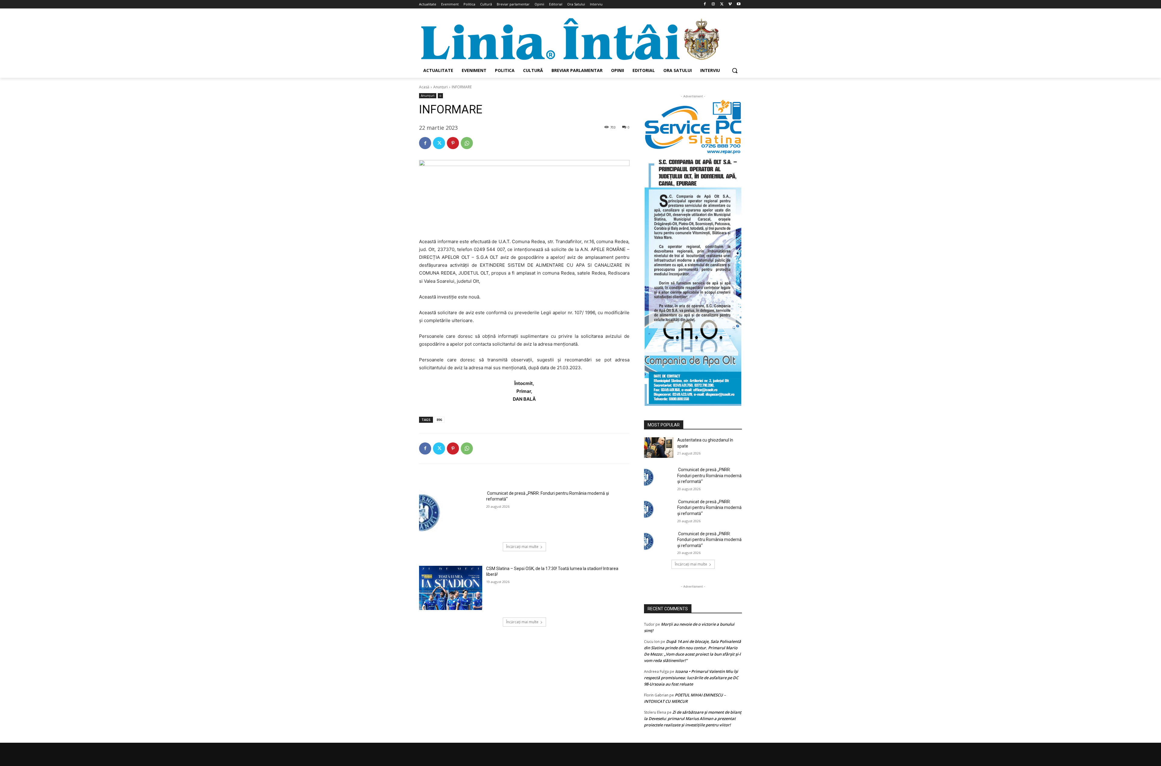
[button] (734, 70)
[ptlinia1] (693, 127)
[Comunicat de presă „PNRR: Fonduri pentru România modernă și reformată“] (450, 513)
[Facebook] (704, 4)
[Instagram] (713, 4)
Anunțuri (440, 87)
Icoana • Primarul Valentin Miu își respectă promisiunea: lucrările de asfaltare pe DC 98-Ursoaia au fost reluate (691, 678)
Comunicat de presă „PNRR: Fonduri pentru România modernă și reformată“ (709, 475)
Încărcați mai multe (522, 546)
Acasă (424, 87)
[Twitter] (721, 4)
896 (439, 419)
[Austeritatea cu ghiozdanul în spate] (658, 447)
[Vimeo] (730, 4)
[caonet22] (693, 280)
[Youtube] (738, 4)
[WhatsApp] (467, 143)
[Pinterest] (453, 143)
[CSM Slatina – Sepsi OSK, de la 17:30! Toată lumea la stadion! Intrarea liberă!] (450, 588)
